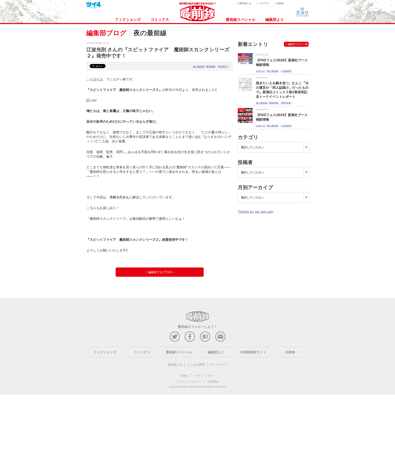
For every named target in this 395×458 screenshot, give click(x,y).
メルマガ (264, 3)
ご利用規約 (212, 381)
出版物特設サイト (253, 352)
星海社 (184, 375)
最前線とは (245, 3)
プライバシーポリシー (189, 381)
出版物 (279, 3)
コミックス (160, 19)
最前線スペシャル (241, 19)
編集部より (274, 19)
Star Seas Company (193, 386)
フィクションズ (128, 19)
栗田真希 (286, 102)
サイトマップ (218, 364)
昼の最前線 (261, 102)
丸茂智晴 (286, 71)
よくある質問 (196, 364)
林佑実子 (222, 66)
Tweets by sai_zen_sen (255, 211)
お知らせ (260, 71)
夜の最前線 (198, 66)
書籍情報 (210, 66)
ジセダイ (210, 375)
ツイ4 (196, 375)
